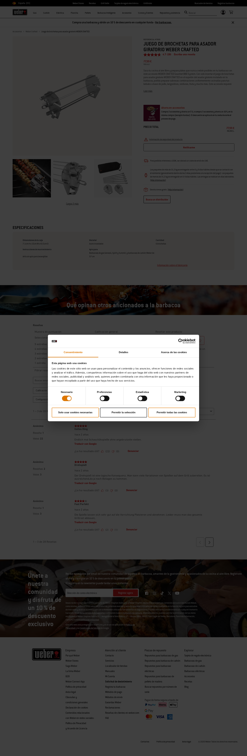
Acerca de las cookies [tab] (174, 352)
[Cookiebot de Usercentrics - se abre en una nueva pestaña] (180, 341)
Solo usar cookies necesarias (75, 412)
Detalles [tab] (123, 352)
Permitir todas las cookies (172, 412)
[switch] (104, 398)
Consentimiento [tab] (73, 352)
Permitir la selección (123, 412)
